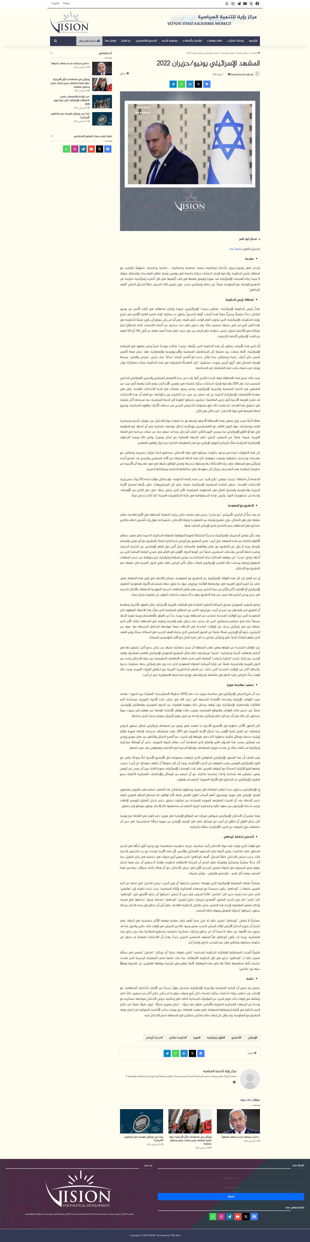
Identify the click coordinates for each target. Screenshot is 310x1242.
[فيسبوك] (206, 84)
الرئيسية (253, 40)
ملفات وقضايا (215, 40)
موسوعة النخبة (170, 40)
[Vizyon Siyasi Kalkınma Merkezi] (70, 22)
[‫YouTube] (91, 149)
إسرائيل (252, 1037)
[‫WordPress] (83, 149)
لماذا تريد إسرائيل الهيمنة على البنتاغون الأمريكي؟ (143, 1138)
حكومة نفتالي (177, 1037)
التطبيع (236, 1037)
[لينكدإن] (190, 84)
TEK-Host (176, 1236)
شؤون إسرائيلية (227, 53)
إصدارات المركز (236, 40)
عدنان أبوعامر (153, 1037)
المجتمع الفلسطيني (146, 40)
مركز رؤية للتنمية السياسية (241, 74)
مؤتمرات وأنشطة (193, 40)
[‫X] (198, 84)
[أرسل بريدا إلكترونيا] (229, 74)
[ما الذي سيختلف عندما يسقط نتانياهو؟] (238, 1121)
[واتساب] (181, 84)
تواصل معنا (110, 40)
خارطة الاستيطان (88, 41)
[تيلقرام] (173, 84)
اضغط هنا (235, 249)
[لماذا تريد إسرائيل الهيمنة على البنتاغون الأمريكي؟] (141, 1121)
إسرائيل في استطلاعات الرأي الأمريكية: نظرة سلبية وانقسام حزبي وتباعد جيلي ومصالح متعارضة (190, 1140)
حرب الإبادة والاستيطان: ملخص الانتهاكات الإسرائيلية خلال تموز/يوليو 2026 (72, 100)
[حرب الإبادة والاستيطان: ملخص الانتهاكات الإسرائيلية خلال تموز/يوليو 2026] (102, 101)
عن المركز (126, 40)
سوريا (196, 1037)
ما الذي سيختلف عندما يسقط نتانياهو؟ (240, 1137)
